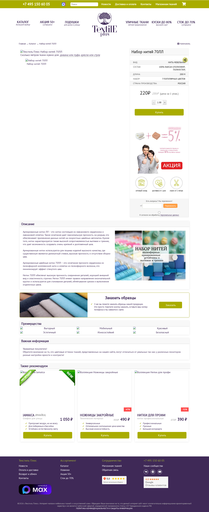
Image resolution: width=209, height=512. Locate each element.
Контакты (146, 4)
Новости (106, 4)
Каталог (23, 23)
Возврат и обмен (28, 474)
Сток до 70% (186, 23)
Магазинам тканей (166, 4)
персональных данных (169, 215)
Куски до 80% (162, 23)
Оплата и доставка (28, 469)
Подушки (72, 23)
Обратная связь (110, 469)
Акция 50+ (47, 23)
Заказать (171, 305)
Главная (22, 43)
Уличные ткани (137, 23)
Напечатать (184, 43)
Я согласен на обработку (159, 215)
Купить (48, 435)
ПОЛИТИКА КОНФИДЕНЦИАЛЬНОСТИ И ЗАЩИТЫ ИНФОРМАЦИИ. (104, 508)
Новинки (65, 469)
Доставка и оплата (125, 4)
